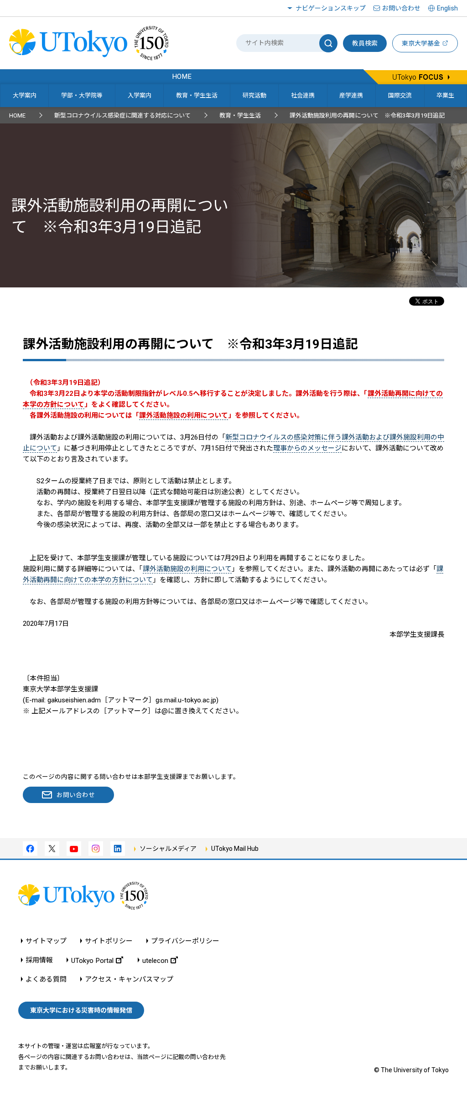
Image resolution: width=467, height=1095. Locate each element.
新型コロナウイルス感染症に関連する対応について (122, 115)
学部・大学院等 (82, 95)
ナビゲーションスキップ (331, 8)
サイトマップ (46, 941)
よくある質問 (46, 979)
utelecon (155, 960)
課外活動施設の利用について (187, 569)
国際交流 (400, 95)
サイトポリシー (109, 941)
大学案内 (24, 95)
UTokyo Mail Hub (235, 848)
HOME (17, 115)
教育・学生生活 (197, 95)
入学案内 (139, 95)
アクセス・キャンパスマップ (129, 979)
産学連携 (351, 95)
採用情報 (39, 960)
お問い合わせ (401, 8)
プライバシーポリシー (185, 941)
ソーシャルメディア (168, 848)
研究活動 (254, 95)
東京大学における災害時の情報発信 (81, 1010)
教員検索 (365, 43)
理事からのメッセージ (307, 448)
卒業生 (445, 95)
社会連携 (303, 95)
